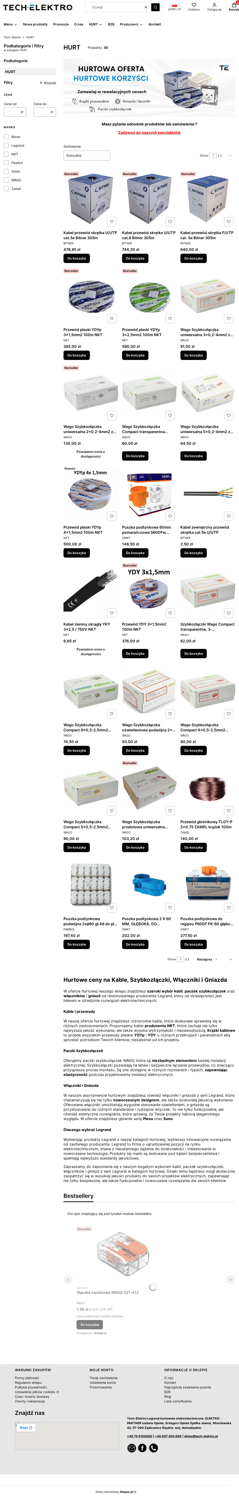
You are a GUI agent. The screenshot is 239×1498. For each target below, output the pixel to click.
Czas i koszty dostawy (32, 1396)
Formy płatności (27, 1378)
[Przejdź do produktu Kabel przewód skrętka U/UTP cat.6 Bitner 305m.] (149, 199)
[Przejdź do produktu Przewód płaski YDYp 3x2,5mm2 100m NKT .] (149, 296)
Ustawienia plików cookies (35, 1392)
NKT (14, 154)
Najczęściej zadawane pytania (187, 1387)
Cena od (10, 104)
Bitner (15, 137)
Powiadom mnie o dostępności (91, 454)
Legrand (17, 145)
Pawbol (17, 163)
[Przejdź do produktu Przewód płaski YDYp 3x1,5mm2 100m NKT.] (90, 296)
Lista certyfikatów (178, 1401)
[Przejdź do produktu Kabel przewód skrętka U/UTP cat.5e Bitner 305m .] (90, 199)
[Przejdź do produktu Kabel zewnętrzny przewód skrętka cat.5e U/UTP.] (207, 493)
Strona (204, 155)
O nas (168, 1378)
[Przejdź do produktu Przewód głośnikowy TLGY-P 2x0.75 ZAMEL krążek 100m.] (207, 788)
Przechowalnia (101, 1387)
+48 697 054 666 (168, 1436)
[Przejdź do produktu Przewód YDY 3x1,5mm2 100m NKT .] (149, 590)
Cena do (40, 104)
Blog (167, 1396)
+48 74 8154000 (139, 1436)
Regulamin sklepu (28, 1382)
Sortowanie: (72, 146)
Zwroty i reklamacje (30, 1401)
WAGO (16, 180)
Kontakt (170, 1382)
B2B (167, 1392)
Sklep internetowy (114, 1492)
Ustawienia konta (103, 1382)
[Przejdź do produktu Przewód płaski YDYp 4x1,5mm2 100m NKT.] (90, 493)
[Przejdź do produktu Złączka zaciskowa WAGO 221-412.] (123, 1254)
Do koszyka (76, 258)
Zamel (16, 189)
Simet (15, 171)
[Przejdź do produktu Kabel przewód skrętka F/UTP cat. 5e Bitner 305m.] (207, 199)
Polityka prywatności (31, 1387)
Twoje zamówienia (103, 1378)
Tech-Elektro (12, 37)
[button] (155, 7)
